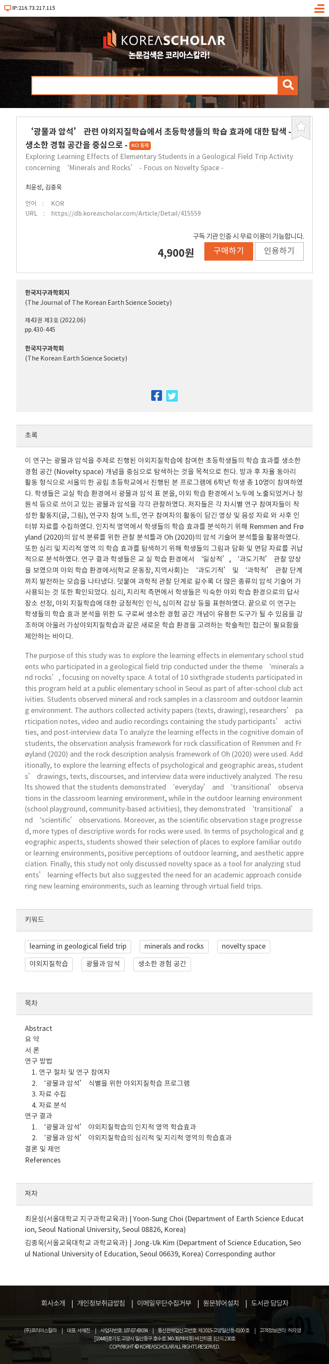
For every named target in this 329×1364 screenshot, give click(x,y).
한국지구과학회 (44, 348)
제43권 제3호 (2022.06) (55, 320)
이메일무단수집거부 (164, 1303)
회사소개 (53, 1303)
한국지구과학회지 (47, 293)
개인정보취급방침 (101, 1303)
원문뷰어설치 (221, 1303)
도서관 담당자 (269, 1303)
